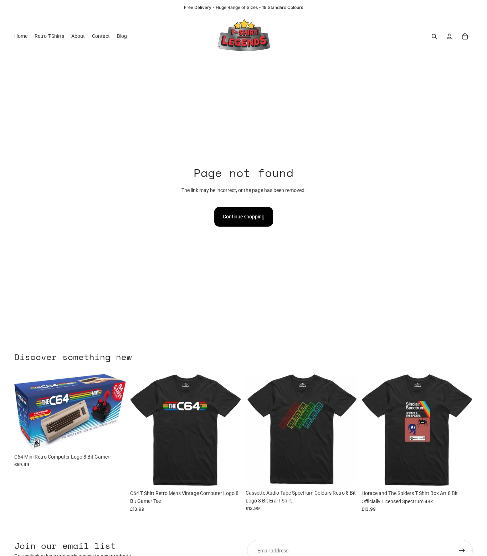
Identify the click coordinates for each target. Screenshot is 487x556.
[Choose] (230, 475)
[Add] (114, 439)
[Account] (449, 36)
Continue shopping (244, 216)
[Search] (434, 36)
